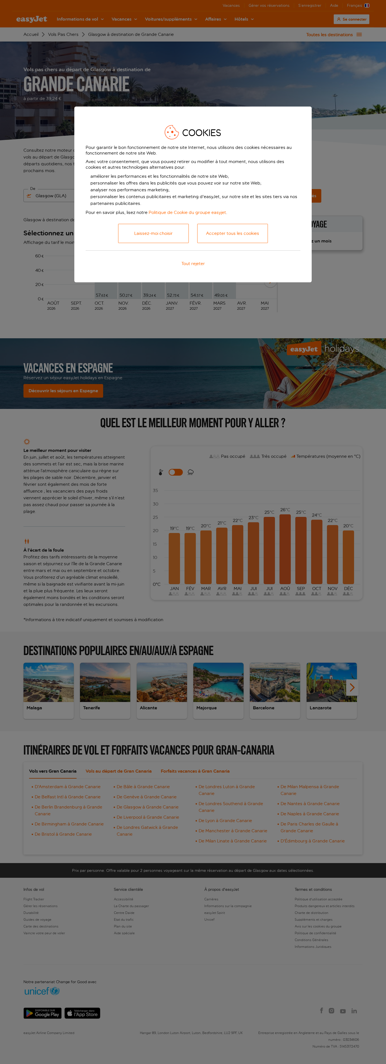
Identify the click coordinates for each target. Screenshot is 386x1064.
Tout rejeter (193, 263)
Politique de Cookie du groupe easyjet (187, 212)
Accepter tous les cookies (232, 233)
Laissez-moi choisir (153, 233)
